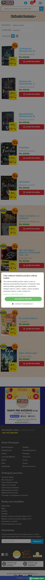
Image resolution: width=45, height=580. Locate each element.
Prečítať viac (26, 291)
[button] (22, 294)
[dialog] (22, 290)
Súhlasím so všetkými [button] (23, 299)
